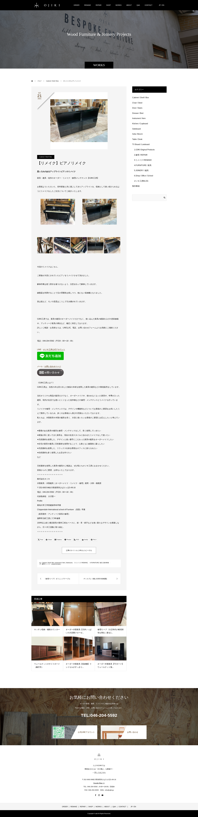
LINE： (51, 350)
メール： (49, 366)
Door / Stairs (137, 108)
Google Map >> (99, 783)
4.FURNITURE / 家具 (95, 563)
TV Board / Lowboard (141, 144)
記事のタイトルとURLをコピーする (79, 550)
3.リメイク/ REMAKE (80, 563)
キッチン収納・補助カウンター (47, 629)
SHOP (108, 5)
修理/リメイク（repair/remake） (52, 564)
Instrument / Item (60, 563)
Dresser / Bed (137, 113)
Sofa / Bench (137, 134)
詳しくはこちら (100, 772)
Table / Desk (137, 139)
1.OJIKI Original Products (143, 150)
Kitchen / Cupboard (140, 124)
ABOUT (129, 5)
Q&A (138, 5)
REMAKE (87, 5)
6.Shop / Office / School (142, 176)
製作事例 (106, 563)
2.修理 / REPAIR (139, 155)
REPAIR (98, 5)
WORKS (118, 5)
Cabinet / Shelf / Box (45, 157)
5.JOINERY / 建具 (140, 170)
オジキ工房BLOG (140, 181)
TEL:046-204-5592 (99, 715)
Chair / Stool (137, 103)
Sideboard (69, 563)
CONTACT (148, 5)
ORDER (76, 5)
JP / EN (160, 5)
